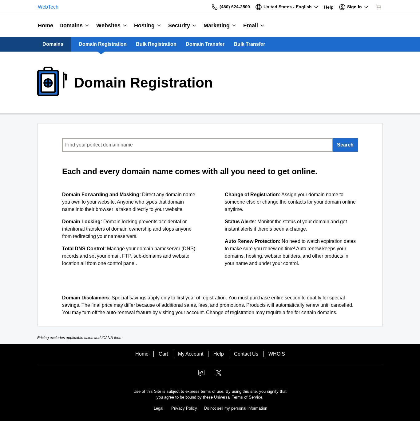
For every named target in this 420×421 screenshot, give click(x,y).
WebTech (48, 7)
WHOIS (276, 354)
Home (142, 354)
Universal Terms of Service (238, 397)
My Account (190, 354)
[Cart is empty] (378, 7)
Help (218, 354)
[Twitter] (218, 374)
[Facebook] (201, 374)
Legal (158, 408)
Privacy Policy (184, 408)
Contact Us (246, 354)
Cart (163, 354)
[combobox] (197, 145)
